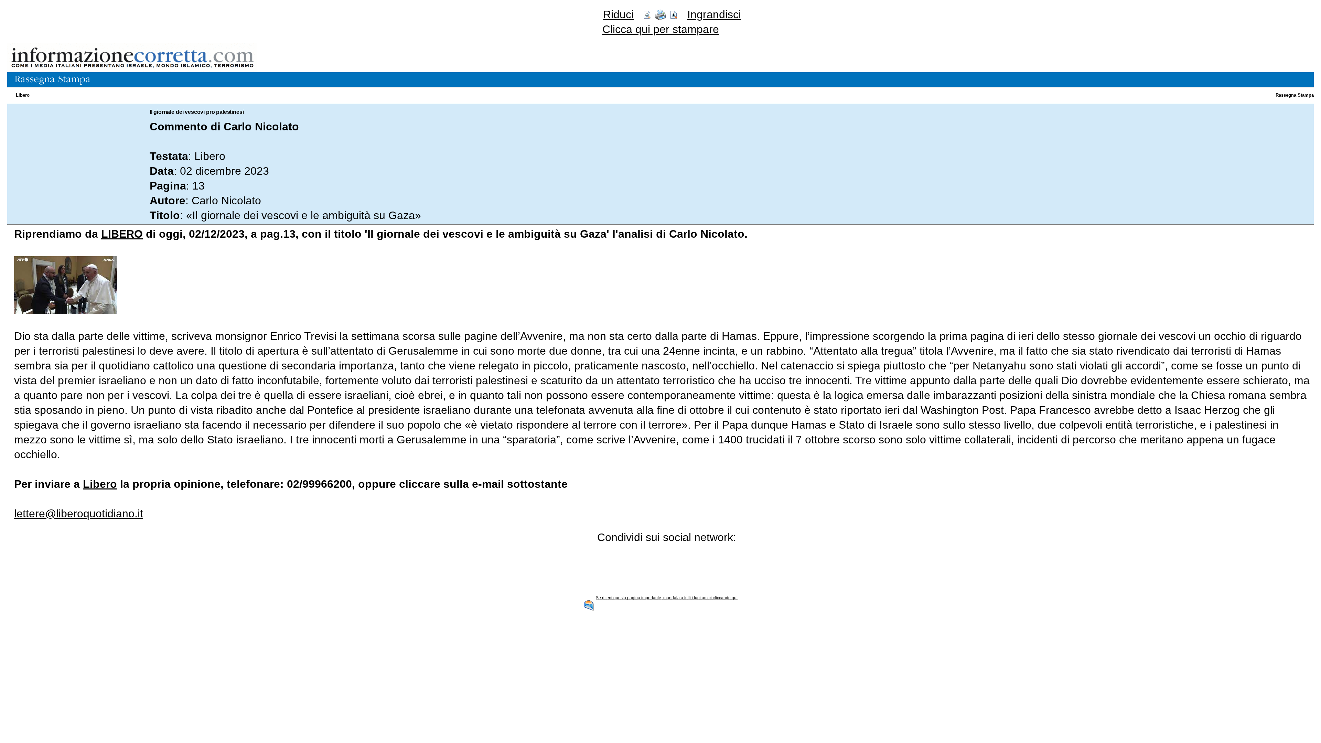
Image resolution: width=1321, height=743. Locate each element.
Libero (23, 95)
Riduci (618, 14)
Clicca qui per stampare (660, 29)
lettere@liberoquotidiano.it (78, 513)
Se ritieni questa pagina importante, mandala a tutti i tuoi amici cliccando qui (667, 597)
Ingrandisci (714, 14)
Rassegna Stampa (1295, 95)
